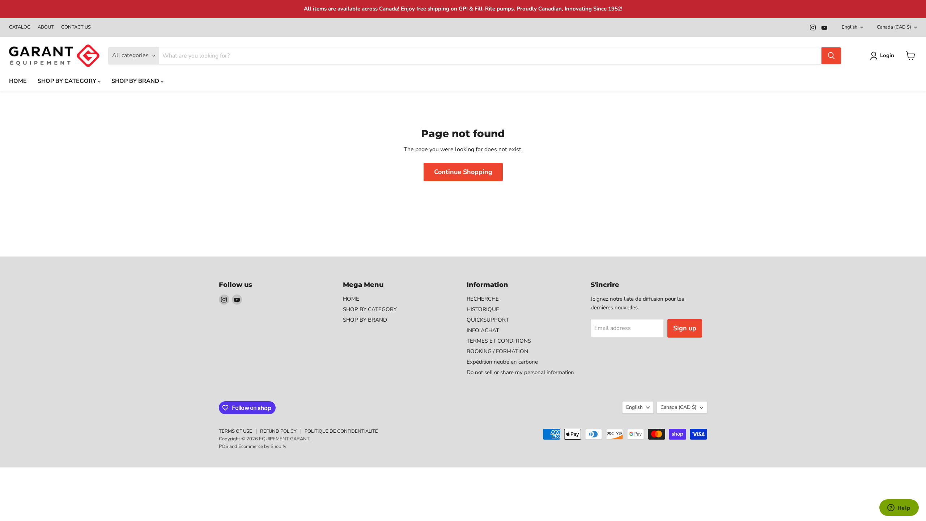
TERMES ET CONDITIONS (499, 340)
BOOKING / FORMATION (497, 351)
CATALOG (19, 27)
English (849, 27)
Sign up (684, 328)
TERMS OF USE (235, 431)
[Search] (831, 55)
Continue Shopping (463, 172)
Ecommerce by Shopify (262, 446)
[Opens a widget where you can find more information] (899, 508)
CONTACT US (76, 27)
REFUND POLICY (278, 431)
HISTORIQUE (483, 309)
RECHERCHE (483, 298)
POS (223, 446)
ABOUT (46, 27)
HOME (18, 81)
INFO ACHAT (483, 330)
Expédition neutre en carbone (502, 361)
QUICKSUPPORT (488, 319)
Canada (894, 27)
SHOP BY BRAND (136, 81)
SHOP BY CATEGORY (68, 81)
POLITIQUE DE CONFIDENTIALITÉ (341, 431)
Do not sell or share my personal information (520, 372)
